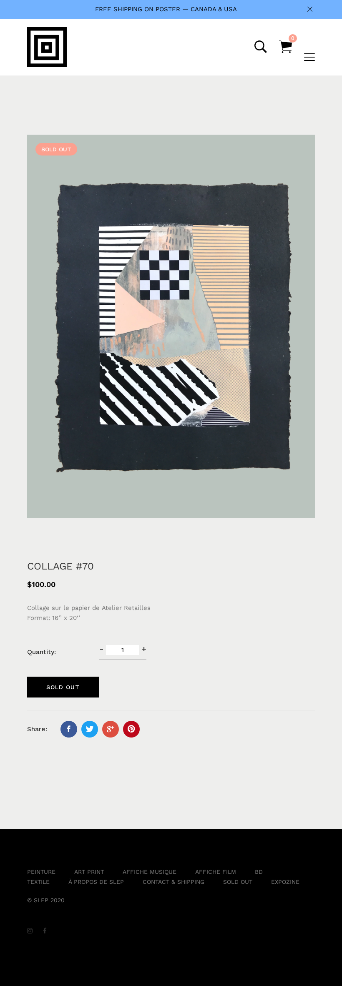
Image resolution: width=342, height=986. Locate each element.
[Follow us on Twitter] (89, 729)
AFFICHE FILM (215, 871)
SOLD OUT (237, 881)
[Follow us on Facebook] (68, 729)
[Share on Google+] (110, 729)
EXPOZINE (285, 881)
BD (259, 871)
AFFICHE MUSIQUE (149, 871)
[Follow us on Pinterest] (131, 729)
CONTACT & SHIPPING (173, 881)
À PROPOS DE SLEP (96, 881)
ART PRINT (89, 871)
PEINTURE (41, 871)
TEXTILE (38, 881)
